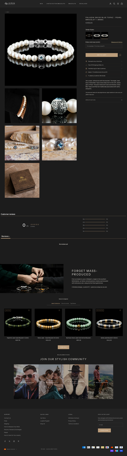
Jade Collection (55, 303)
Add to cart (101, 55)
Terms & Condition (73, 424)
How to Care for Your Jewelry (12, 435)
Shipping (6, 424)
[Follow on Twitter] (9, 441)
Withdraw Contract (73, 418)
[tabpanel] (63, 251)
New (41, 3)
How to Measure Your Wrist (12, 427)
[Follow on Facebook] (5, 441)
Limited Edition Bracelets (55, 3)
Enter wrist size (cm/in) (93, 42)
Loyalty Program (45, 421)
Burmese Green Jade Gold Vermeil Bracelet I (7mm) (78, 338)
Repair (6, 432)
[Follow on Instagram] (14, 441)
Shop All (42, 424)
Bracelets (72, 3)
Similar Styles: (90, 30)
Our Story (43, 418)
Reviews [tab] (6, 236)
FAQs (5, 421)
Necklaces (83, 3)
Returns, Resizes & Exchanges (13, 429)
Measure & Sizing (116, 42)
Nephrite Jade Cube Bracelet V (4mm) (18, 338)
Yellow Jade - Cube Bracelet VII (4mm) (48, 338)
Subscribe (104, 430)
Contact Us (7, 418)
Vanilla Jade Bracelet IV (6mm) (109, 338)
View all (63, 347)
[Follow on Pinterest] (18, 441)
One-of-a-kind (65, 303)
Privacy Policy (72, 421)
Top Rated (73, 303)
